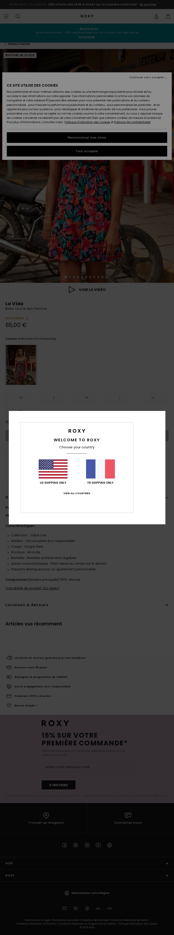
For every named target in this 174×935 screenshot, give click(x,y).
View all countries (76, 493)
